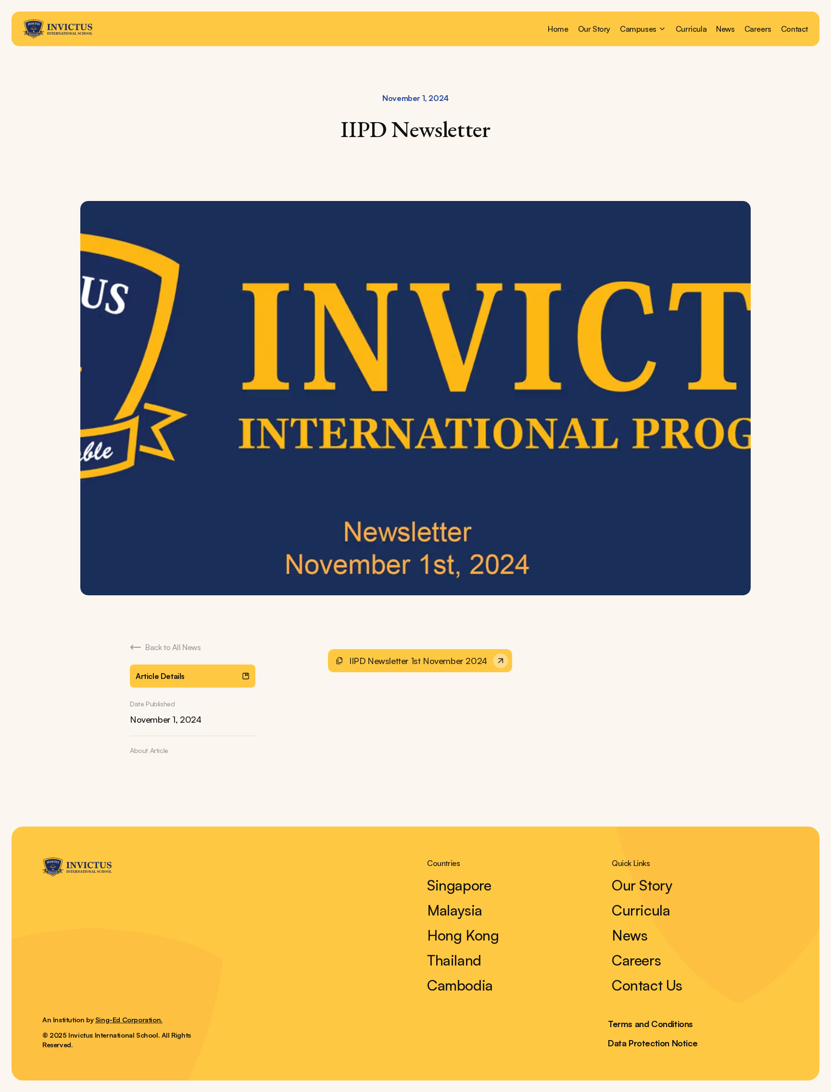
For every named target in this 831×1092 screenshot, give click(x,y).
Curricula (691, 29)
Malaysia (454, 910)
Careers (757, 29)
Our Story (594, 29)
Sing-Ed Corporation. (129, 1020)
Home (558, 29)
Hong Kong (463, 935)
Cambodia (460, 985)
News (725, 29)
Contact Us (647, 985)
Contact (794, 29)
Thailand (454, 960)
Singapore (459, 885)
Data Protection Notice (652, 1043)
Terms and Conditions (650, 1023)
